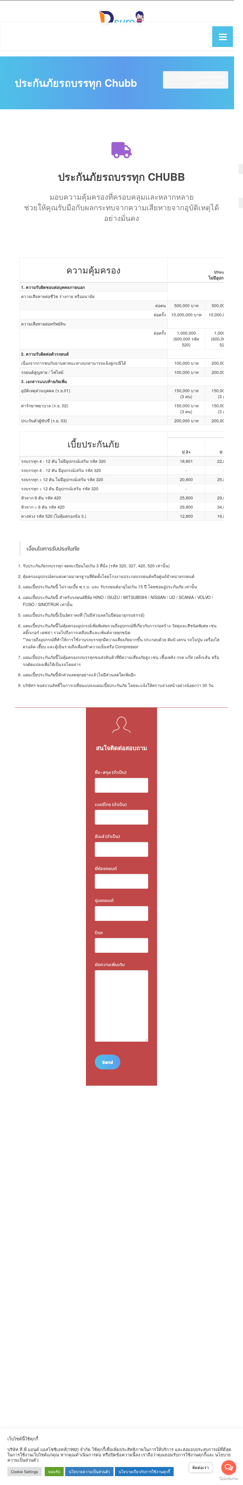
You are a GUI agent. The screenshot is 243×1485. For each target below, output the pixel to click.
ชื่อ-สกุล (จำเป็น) (110, 772)
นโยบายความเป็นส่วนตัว (89, 1471)
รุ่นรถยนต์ (104, 900)
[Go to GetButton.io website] (228, 1479)
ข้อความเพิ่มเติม (110, 964)
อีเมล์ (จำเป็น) (107, 836)
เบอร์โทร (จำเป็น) (111, 804)
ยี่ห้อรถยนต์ (106, 868)
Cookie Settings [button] (24, 1471)
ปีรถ (99, 932)
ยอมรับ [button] (54, 1471)
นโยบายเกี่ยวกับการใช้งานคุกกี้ (144, 1471)
